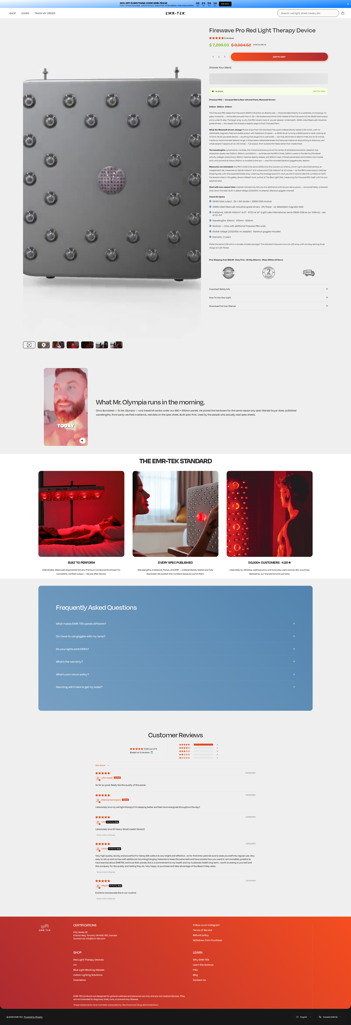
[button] (216, 38)
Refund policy (201, 935)
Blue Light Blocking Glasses (88, 969)
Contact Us (199, 980)
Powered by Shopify (33, 1017)
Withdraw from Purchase (207, 940)
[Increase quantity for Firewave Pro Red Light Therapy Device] (225, 57)
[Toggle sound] (83, 441)
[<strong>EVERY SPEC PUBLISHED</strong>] (176, 514)
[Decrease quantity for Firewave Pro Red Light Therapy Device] (212, 57)
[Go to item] (29, 344)
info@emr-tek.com (95, 938)
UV (75, 964)
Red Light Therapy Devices (88, 959)
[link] (81, 514)
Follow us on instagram (206, 925)
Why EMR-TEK (201, 959)
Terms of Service (202, 930)
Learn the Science (203, 964)
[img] (102, 773)
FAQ (195, 969)
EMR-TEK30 (225, 4)
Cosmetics (79, 980)
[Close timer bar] (348, 4)
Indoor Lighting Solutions (87, 974)
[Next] (194, 188)
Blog (195, 974)
